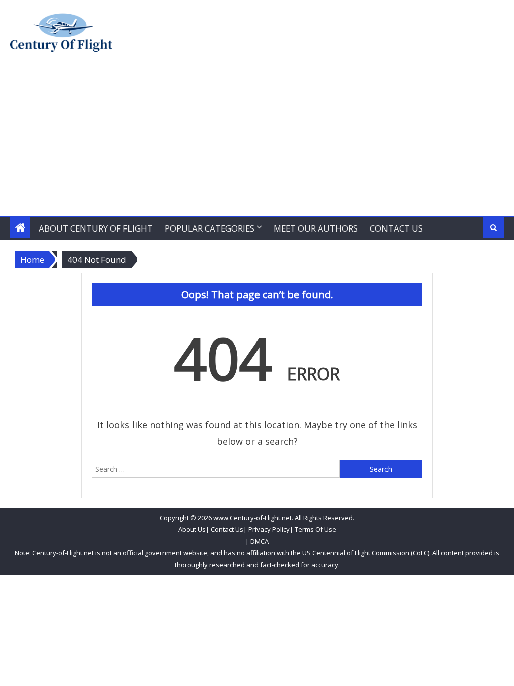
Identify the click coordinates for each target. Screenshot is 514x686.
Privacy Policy (269, 529)
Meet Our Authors (316, 228)
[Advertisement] (257, 140)
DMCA (259, 541)
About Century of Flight (96, 228)
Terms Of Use (315, 529)
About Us (192, 529)
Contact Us (396, 228)
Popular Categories (209, 228)
